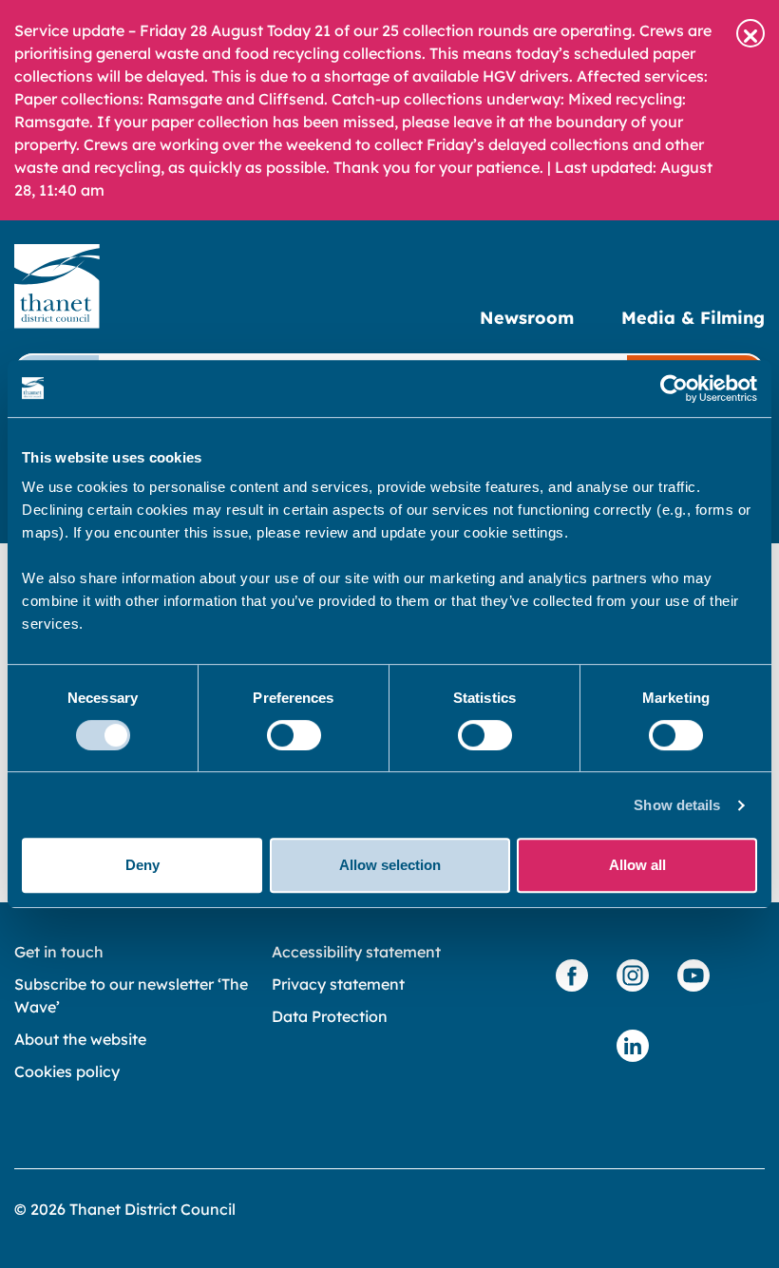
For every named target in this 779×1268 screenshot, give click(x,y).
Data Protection (330, 1016)
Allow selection (390, 865)
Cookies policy (67, 1071)
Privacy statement (338, 984)
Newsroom (527, 318)
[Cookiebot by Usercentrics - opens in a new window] (674, 388)
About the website (80, 1039)
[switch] (294, 735)
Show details (677, 805)
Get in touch (59, 951)
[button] (750, 33)
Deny (142, 865)
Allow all (637, 865)
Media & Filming (693, 318)
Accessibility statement (356, 951)
